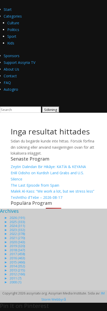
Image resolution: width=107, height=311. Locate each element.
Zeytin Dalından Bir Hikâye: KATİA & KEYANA (48, 166)
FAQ (7, 82)
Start (8, 9)
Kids (10, 43)
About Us (11, 69)
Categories (13, 16)
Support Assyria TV (19, 62)
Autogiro (11, 89)
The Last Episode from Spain (35, 185)
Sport (11, 36)
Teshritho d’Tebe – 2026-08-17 (36, 197)
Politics (13, 29)
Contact (10, 75)
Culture (13, 22)
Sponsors (11, 55)
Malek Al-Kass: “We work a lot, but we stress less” (52, 191)
